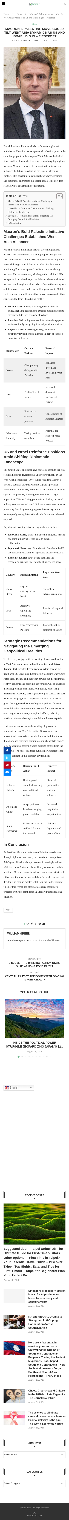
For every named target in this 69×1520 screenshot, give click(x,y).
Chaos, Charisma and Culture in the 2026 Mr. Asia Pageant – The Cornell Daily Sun (46, 1394)
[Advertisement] (34, 1145)
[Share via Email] (7, 772)
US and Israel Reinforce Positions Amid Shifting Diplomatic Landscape (31, 210)
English (14, 1087)
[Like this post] (27, 924)
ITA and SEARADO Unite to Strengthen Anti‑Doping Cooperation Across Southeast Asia (45, 1322)
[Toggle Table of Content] (58, 196)
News (19, 14)
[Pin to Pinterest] (7, 765)
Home (6, 14)
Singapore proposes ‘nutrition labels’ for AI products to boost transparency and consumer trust (46, 1296)
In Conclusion (14, 223)
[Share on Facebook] (7, 750)
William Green (30, 40)
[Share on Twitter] (7, 757)
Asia (8, 910)
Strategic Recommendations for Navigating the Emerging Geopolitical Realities (30, 218)
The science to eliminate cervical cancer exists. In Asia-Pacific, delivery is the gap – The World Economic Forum (46, 1418)
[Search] (65, 4)
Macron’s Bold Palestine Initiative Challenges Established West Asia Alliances (30, 203)
